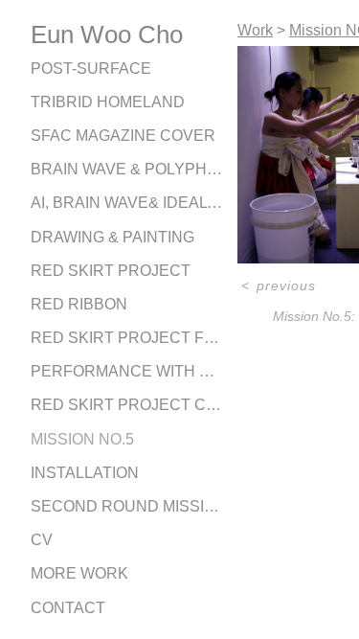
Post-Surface (91, 68)
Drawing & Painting (112, 237)
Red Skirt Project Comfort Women (126, 405)
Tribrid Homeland (108, 102)
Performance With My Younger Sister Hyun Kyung (126, 371)
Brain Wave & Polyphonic (126, 169)
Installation (85, 473)
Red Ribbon (79, 304)
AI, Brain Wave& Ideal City (126, 202)
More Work (79, 573)
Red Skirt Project (111, 270)
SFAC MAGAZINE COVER (123, 135)
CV (42, 540)
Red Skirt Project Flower (126, 338)
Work (255, 30)
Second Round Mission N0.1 (126, 506)
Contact (68, 608)
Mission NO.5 (82, 439)
